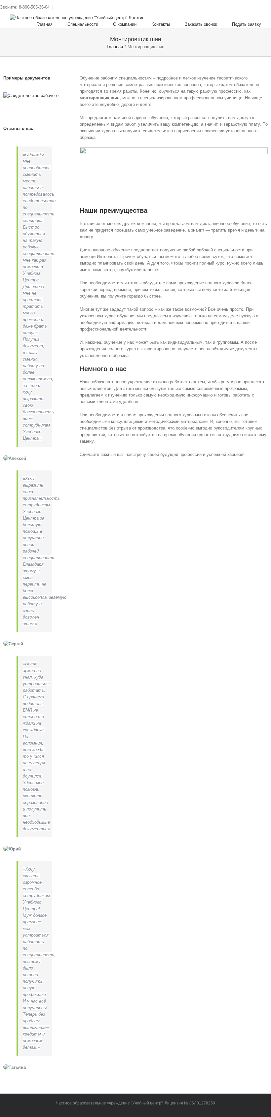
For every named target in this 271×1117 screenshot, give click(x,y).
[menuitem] (51, 24)
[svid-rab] (30, 95)
